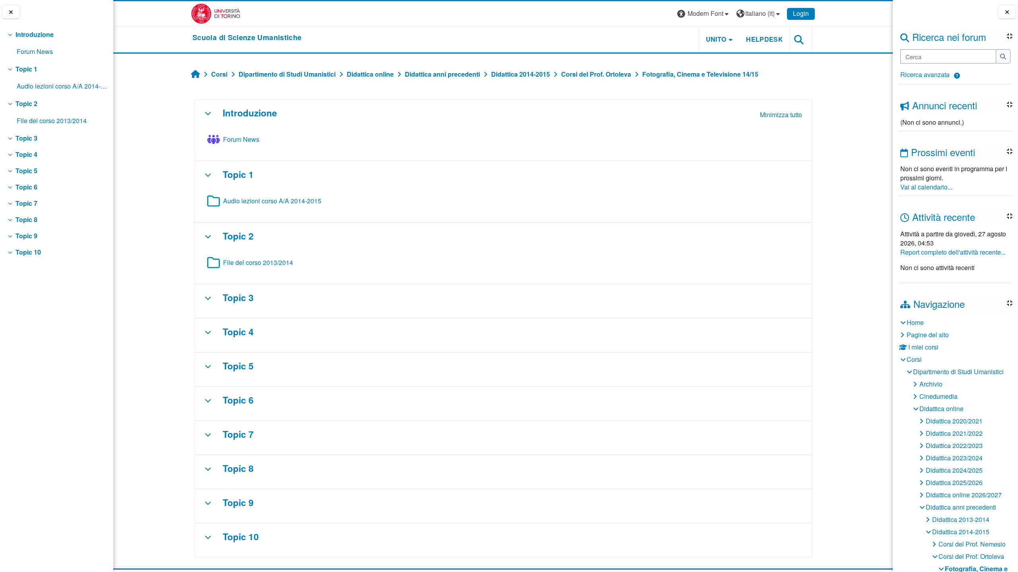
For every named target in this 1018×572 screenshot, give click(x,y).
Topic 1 (26, 68)
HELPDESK (764, 39)
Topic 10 (28, 252)
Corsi (914, 359)
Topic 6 (26, 186)
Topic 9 (26, 235)
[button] (957, 75)
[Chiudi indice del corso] (11, 12)
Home (915, 322)
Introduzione (35, 34)
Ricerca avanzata (925, 74)
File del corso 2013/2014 (52, 120)
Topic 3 (26, 138)
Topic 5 (26, 170)
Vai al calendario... (926, 186)
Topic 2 (26, 103)
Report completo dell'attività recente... (953, 252)
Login (801, 13)
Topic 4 (26, 154)
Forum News (35, 51)
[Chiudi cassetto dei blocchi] (1007, 12)
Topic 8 (26, 219)
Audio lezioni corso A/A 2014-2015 (62, 86)
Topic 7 (26, 203)
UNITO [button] (716, 39)
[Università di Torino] (216, 12)
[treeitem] (56, 43)
